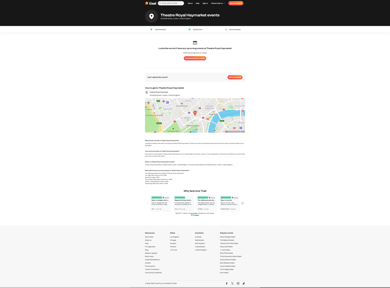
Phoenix (173, 246)
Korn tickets (224, 272)
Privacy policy (150, 266)
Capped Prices (197, 29)
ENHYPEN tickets (226, 253)
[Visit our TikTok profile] (244, 283)
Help (197, 3)
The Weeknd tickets (227, 240)
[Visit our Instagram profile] (238, 283)
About (190, 3)
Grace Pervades (150, 177)
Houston (173, 243)
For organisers (150, 246)
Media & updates (151, 253)
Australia (198, 237)
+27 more (173, 250)
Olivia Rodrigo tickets (227, 237)
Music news (149, 256)
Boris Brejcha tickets (227, 263)
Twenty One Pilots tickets (229, 243)
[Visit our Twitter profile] (232, 283)
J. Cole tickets (225, 250)
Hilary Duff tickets (226, 246)
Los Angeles (174, 237)
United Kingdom (201, 250)
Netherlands (199, 240)
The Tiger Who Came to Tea (154, 175)
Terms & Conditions (152, 269)
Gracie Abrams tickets (228, 259)
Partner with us (217, 3)
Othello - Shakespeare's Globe (154, 181)
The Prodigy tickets (227, 269)
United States (200, 246)
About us (148, 240)
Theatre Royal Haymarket (159, 92)
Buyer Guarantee (234, 29)
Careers (148, 263)
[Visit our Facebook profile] (226, 283)
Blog (146, 250)
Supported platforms (152, 259)
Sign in (205, 3)
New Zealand (200, 243)
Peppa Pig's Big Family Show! (154, 183)
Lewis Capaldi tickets (227, 266)
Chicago (173, 240)
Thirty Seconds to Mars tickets (231, 256)
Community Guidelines (153, 272)
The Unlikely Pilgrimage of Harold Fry (156, 179)
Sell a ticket (149, 237)
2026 (165, 175)
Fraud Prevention (160, 29)
